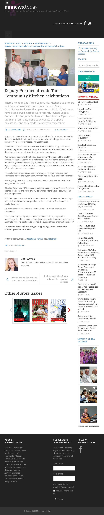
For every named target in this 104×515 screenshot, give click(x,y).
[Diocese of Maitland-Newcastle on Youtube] (89, 23)
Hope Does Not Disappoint (85, 110)
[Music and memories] (88, 355)
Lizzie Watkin (28, 259)
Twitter (40, 239)
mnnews (21, 6)
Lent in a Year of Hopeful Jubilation (87, 119)
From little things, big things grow (88, 187)
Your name (58, 463)
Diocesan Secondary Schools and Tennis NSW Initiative (87, 328)
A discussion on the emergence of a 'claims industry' (87, 157)
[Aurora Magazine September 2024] (58, 310)
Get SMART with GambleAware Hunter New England (88, 216)
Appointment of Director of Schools (87, 317)
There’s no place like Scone (88, 177)
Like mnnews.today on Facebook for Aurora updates (88, 51)
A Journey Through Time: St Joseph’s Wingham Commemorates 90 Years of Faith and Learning (87, 270)
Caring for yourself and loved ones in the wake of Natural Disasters (88, 288)
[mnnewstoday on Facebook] (85, 23)
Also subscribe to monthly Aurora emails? (63, 485)
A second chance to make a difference (87, 168)
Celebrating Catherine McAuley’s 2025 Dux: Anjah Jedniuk (88, 204)
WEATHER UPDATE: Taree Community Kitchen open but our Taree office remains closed (88, 304)
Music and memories (88, 128)
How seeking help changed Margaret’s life (87, 228)
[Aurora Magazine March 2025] (22, 310)
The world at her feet (88, 102)
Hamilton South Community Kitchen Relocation (88, 240)
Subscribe (59, 499)
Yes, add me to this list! (63, 492)
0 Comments (62, 129)
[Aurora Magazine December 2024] (40, 310)
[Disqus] (40, 360)
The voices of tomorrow (84, 136)
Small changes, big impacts (87, 146)
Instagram (52, 239)
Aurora (20, 245)
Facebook (31, 239)
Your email (58, 473)
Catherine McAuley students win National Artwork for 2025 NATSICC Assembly (88, 254)
